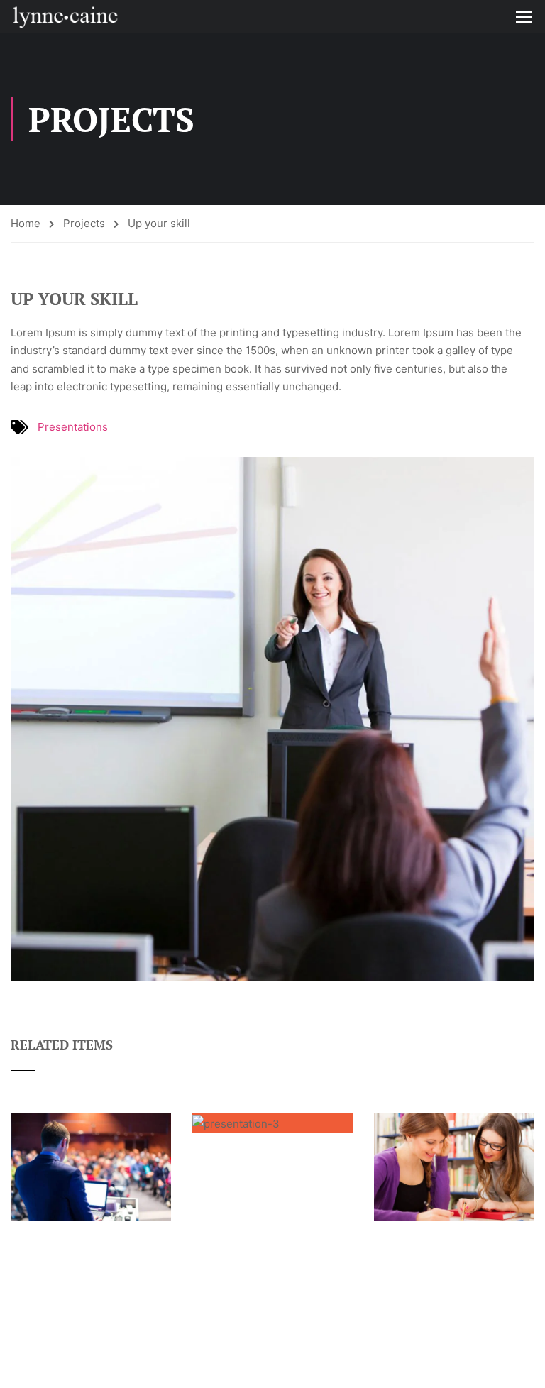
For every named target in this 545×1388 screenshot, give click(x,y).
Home (25, 223)
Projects (84, 223)
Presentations (73, 427)
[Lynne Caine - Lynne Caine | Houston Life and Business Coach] (65, 17)
